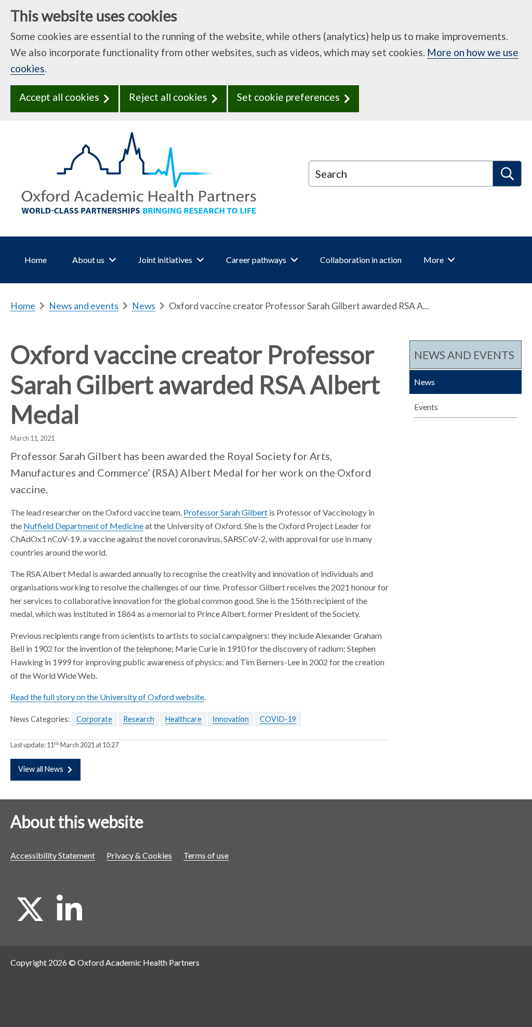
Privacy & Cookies (139, 855)
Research (138, 719)
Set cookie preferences (288, 97)
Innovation (230, 719)
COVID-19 (278, 719)
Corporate (94, 719)
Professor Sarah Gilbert (225, 512)
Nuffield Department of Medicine (83, 526)
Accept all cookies (59, 97)
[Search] (507, 174)
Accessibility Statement (52, 855)
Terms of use (206, 855)
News (143, 305)
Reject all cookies (168, 97)
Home (22, 305)
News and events (83, 305)
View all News (40, 769)
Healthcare (183, 719)
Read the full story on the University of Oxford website (107, 697)
